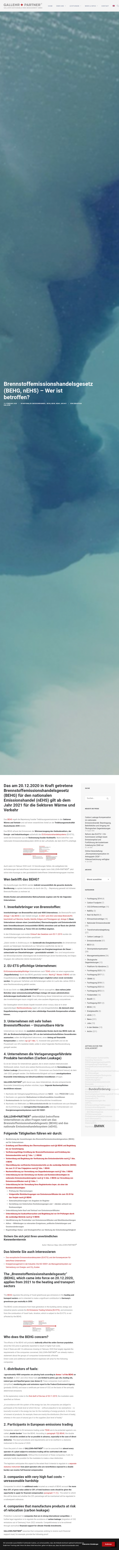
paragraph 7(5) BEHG (55, 1433)
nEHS (53, 403)
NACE (50, 1094)
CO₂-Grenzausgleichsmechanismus (97, 1120)
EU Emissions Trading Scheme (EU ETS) (43, 1310)
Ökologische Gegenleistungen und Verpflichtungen (98, 1077)
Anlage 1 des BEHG (12, 916)
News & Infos (90, 6)
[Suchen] (98, 798)
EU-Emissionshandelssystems (54, 834)
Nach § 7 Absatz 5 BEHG (59, 975)
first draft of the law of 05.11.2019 (43, 1396)
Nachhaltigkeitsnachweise (102, 1110)
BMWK (99, 1126)
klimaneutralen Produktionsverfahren (94, 1115)
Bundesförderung (99, 1089)
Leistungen (74, 6)
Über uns (60, 6)
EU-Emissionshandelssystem (95, 1081)
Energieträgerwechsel (98, 1062)
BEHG (49, 403)
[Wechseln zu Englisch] (113, 5)
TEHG (47, 971)
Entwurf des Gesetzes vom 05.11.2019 (46, 934)
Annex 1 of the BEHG (64, 1374)
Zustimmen (108, 1544)
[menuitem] (50, 6)
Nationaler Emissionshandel (34, 403)
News (58, 403)
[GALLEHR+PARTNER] (23, 5)
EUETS (113, 1094)
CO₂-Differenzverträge (92, 1104)
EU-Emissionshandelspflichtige (16, 971)
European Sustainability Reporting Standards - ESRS (97, 1060)
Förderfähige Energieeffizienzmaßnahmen (97, 1065)
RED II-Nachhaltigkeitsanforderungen (97, 1093)
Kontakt (105, 6)
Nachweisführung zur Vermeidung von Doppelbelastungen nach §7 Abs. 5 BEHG (39, 1171)
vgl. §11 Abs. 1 (31, 1041)
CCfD (87, 1058)
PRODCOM (63, 1094)
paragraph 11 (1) (51, 1493)
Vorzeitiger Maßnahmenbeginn (93, 1074)
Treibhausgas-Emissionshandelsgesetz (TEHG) (98, 1107)
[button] (118, 5)
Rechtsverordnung (24, 1008)
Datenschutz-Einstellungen (90, 1544)
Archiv (64, 403)
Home (50, 6)
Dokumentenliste (104, 1071)
